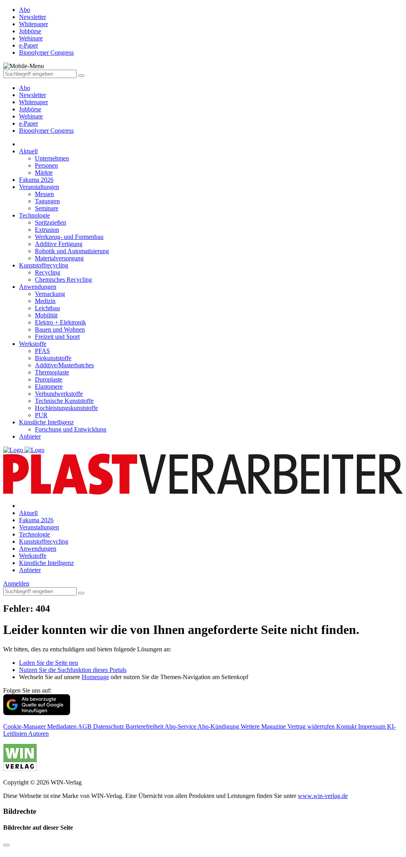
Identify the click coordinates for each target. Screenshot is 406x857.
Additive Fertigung (58, 243)
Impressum (372, 726)
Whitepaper (33, 102)
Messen (44, 194)
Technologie (34, 215)
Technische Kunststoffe (64, 400)
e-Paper (28, 123)
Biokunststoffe (53, 358)
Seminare (46, 208)
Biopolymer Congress (46, 130)
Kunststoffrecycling (43, 265)
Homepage (95, 677)
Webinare (31, 116)
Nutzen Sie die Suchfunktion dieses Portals (72, 669)
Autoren (38, 733)
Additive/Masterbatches (64, 365)
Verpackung (50, 293)
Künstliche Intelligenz (46, 422)
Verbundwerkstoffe (59, 393)
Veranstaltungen (39, 186)
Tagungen (47, 201)
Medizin (45, 301)
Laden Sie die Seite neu (48, 662)
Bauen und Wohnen (60, 329)
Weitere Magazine (264, 726)
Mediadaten (62, 726)
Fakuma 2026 (36, 179)
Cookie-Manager (25, 726)
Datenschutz (109, 726)
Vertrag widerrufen (311, 726)
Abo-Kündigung (219, 726)
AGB (85, 726)
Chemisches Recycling (63, 279)
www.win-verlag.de (323, 795)
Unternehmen (52, 158)
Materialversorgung (59, 258)
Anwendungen (37, 286)
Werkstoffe (32, 343)
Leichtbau (47, 308)
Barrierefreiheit (145, 726)
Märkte (44, 172)
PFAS (42, 350)
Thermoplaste (52, 372)
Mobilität (46, 315)
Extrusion (47, 229)
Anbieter (30, 436)
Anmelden (16, 583)
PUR (41, 415)
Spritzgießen (50, 222)
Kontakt (347, 726)
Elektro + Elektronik (60, 322)
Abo (24, 87)
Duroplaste (48, 379)
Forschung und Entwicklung (70, 429)
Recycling (47, 272)
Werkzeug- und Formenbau (69, 236)
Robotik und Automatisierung (72, 251)
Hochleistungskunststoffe (66, 408)
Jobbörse (30, 109)
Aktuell (28, 151)
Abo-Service (181, 726)
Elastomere (49, 386)
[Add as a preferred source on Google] (36, 713)
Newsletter (32, 95)
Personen (46, 165)
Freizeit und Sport (57, 336)
